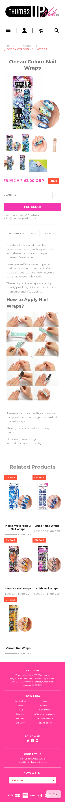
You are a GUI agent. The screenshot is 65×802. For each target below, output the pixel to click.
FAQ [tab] (33, 233)
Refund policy (45, 722)
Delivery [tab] (48, 233)
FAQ (20, 709)
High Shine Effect (29, 46)
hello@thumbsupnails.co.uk (32, 762)
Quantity (10, 195)
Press (20, 705)
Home (8, 46)
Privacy (45, 701)
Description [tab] (15, 233)
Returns (20, 718)
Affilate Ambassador (44, 714)
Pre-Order (32, 207)
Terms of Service (44, 718)
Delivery (20, 722)
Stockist (20, 714)
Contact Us (20, 701)
